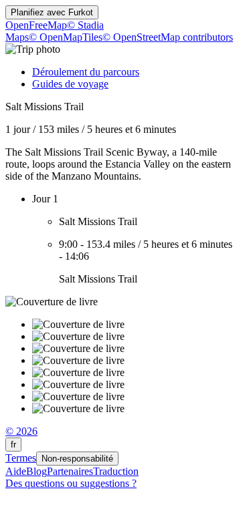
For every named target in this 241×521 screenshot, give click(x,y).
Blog (36, 471)
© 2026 (21, 431)
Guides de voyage (70, 84)
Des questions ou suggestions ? (71, 483)
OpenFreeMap (36, 25)
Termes (20, 458)
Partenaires (70, 471)
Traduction (116, 471)
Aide (15, 471)
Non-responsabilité (77, 459)
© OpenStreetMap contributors (167, 37)
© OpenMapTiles (65, 37)
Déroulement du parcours (85, 71)
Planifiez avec (52, 12)
